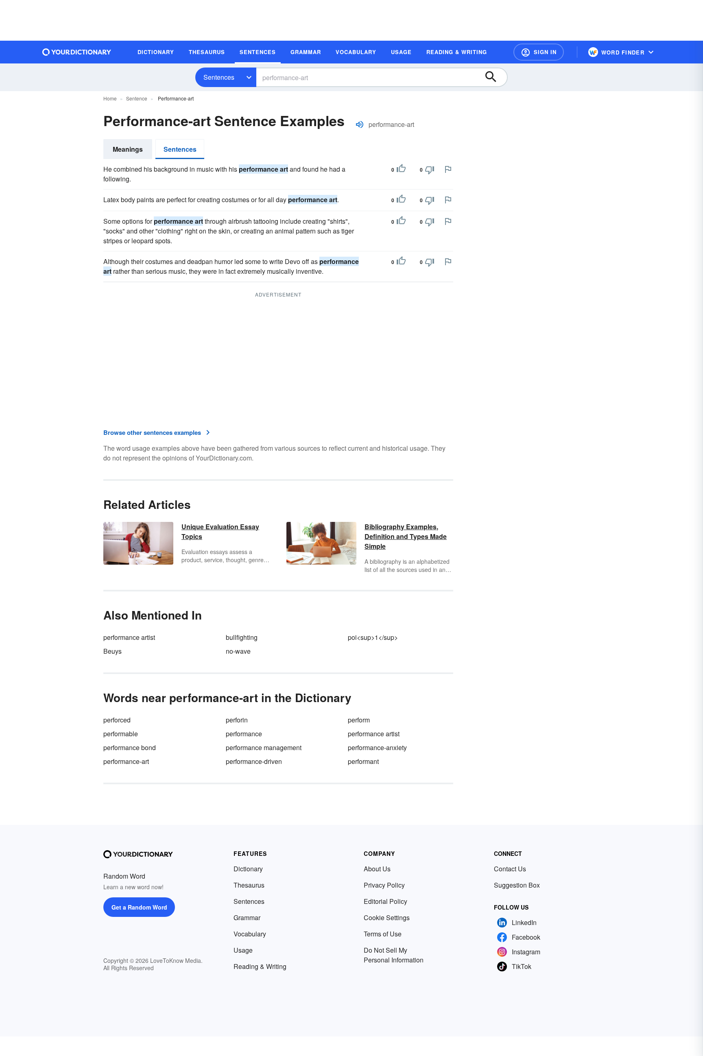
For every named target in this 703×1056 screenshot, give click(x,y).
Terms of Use (383, 933)
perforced (117, 719)
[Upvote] (401, 169)
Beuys (112, 651)
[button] (538, 52)
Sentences (218, 77)
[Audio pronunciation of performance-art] (360, 124)
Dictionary (248, 868)
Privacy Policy (384, 885)
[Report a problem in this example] (448, 169)
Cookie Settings (387, 917)
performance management (263, 747)
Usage (243, 950)
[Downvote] (429, 169)
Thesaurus (249, 885)
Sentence (136, 98)
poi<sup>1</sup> (373, 637)
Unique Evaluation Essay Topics (220, 531)
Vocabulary (250, 933)
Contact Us (510, 868)
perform (359, 719)
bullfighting (242, 637)
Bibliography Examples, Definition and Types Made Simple (406, 536)
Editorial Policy (385, 901)
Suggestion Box (517, 885)
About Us (377, 868)
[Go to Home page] (76, 52)
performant (363, 761)
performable (120, 733)
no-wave (238, 651)
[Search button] (494, 77)
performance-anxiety (377, 747)
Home (110, 98)
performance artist (129, 637)
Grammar (247, 917)
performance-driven (254, 761)
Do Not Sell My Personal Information (394, 954)
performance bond (129, 747)
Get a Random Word (139, 907)
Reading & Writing (260, 966)
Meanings (128, 149)
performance (244, 733)
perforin (237, 719)
